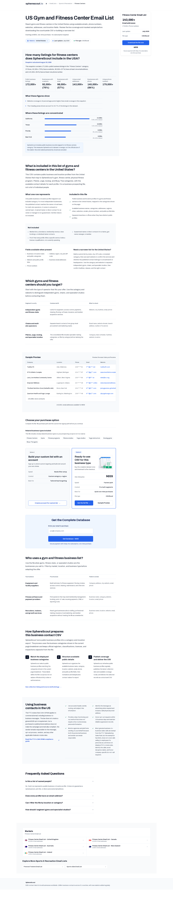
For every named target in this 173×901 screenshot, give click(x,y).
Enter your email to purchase (58, 526)
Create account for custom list (47, 503)
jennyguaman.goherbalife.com (110, 388)
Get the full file (84, 503)
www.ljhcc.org (104, 377)
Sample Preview (104, 503)
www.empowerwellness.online (110, 383)
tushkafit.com (105, 367)
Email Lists (53, 3)
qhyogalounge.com (106, 393)
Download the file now (136, 42)
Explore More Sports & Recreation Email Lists (44, 861)
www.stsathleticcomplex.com (110, 372)
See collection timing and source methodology (43, 687)
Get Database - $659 (71, 539)
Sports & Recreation (65, 3)
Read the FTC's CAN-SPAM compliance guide (42, 740)
